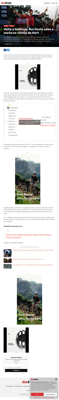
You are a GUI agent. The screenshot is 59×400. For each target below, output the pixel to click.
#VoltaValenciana (25, 118)
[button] (56, 379)
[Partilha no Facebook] (5, 50)
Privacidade (9, 386)
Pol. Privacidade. (17, 367)
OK (37, 394)
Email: (16, 362)
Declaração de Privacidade (47, 397)
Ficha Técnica (18, 386)
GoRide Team (8, 44)
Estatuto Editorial (28, 386)
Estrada (6, 25)
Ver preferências (50, 394)
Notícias (12, 25)
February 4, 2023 (48, 125)
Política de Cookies (38, 397)
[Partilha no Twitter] (8, 50)
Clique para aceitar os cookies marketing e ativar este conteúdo (29, 122)
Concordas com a (13, 367)
